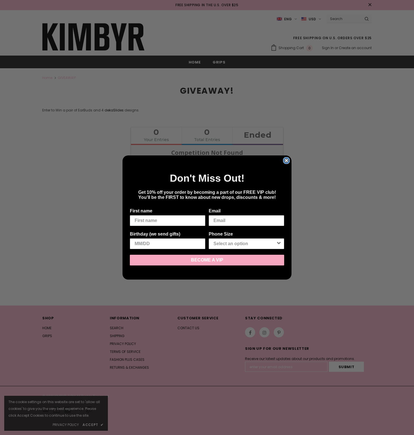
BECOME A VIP (207, 260)
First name (141, 210)
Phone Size (221, 234)
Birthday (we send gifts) (155, 234)
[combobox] (244, 244)
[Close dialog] (286, 160)
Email (215, 210)
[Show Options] (279, 244)
